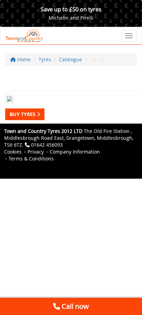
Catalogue (70, 59)
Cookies (13, 151)
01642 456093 (47, 144)
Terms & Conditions (31, 158)
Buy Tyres (23, 114)
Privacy (36, 151)
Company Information (75, 151)
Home (23, 59)
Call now (74, 306)
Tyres (45, 59)
